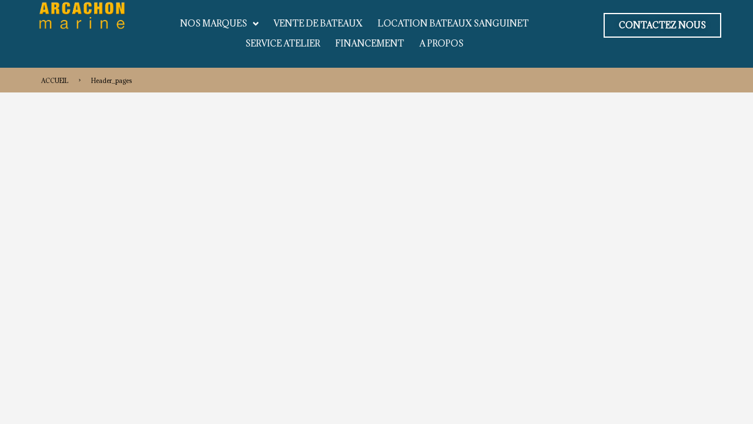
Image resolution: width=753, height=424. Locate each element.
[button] (662, 25)
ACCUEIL (54, 81)
